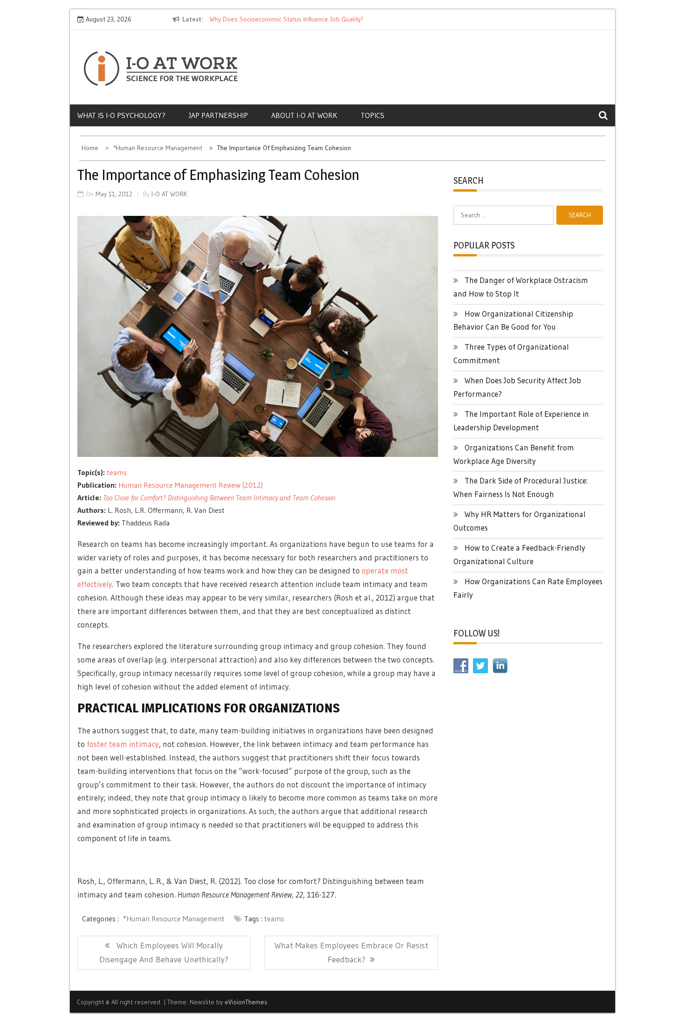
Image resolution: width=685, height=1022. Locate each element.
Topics (372, 115)
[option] (295, 19)
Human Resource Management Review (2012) (190, 485)
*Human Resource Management (174, 918)
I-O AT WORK (169, 194)
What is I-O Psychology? (121, 115)
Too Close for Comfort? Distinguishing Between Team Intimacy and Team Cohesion (219, 497)
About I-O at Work (304, 115)
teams (117, 472)
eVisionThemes (246, 1002)
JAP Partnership (218, 115)
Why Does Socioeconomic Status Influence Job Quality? (286, 19)
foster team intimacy (123, 744)
